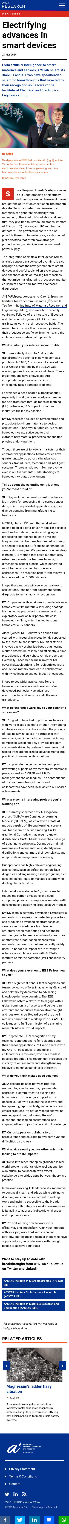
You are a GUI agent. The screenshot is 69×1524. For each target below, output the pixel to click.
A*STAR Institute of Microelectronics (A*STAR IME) (33, 1283)
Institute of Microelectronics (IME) (25, 958)
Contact (14, 1484)
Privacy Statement (22, 1469)
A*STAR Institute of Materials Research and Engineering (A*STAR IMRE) (31, 1306)
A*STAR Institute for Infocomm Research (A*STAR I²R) (30, 1294)
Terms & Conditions (23, 1476)
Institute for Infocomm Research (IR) (27, 301)
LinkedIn (32, 1269)
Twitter (12, 1269)
